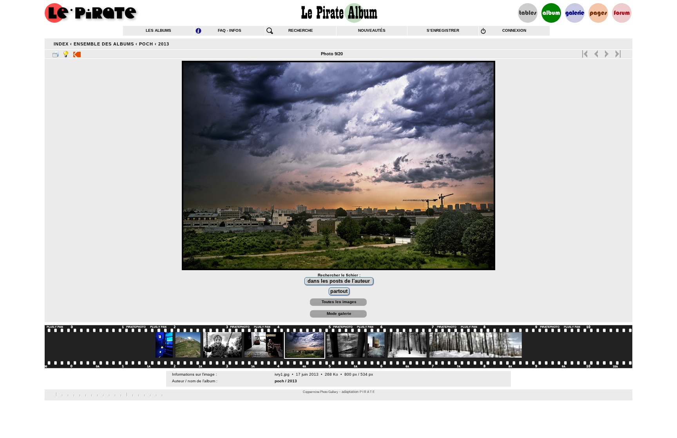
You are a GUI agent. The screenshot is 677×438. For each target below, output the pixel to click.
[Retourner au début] (585, 52)
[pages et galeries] (598, 13)
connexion (514, 30)
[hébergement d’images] (575, 13)
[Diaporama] (77, 52)
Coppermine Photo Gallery (320, 392)
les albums (158, 30)
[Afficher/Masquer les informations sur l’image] (66, 52)
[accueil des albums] (339, 13)
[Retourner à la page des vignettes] (55, 52)
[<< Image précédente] (596, 52)
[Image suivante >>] (606, 52)
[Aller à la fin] (617, 52)
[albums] (551, 13)
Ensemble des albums (104, 44)
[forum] (622, 13)
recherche (300, 30)
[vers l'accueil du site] (92, 13)
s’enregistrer (443, 30)
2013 (163, 44)
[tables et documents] (528, 13)
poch (146, 44)
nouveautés (372, 30)
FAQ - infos (229, 30)
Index (61, 44)
